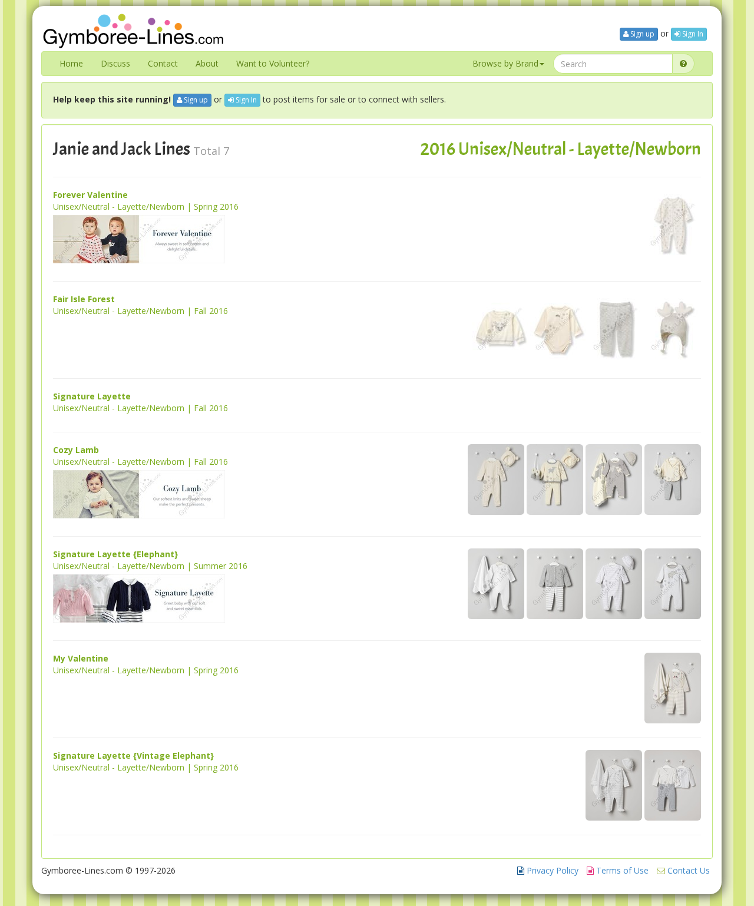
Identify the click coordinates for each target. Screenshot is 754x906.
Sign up (641, 34)
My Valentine (80, 658)
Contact (163, 63)
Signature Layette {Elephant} (115, 554)
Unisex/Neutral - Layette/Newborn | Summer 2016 (150, 565)
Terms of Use (621, 870)
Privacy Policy (551, 870)
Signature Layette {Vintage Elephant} (133, 755)
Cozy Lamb (76, 449)
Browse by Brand (505, 63)
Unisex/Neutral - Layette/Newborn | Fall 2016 (140, 310)
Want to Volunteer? (272, 63)
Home (71, 63)
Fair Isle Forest (84, 299)
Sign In (691, 34)
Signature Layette (92, 396)
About (207, 63)
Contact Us (687, 870)
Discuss (115, 63)
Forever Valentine (90, 194)
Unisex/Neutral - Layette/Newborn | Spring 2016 (146, 206)
